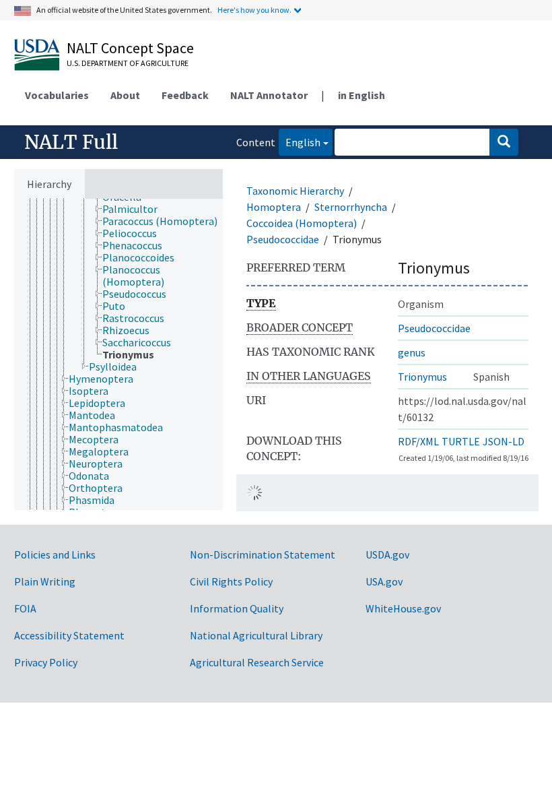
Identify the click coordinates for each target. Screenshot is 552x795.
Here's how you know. (254, 10)
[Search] (503, 142)
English (299, 142)
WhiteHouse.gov (403, 608)
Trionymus (422, 376)
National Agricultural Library (256, 635)
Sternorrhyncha (350, 207)
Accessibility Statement (69, 635)
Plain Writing (44, 581)
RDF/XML (418, 441)
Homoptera (273, 207)
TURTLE (461, 441)
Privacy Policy (45, 662)
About (125, 95)
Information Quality (236, 608)
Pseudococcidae (282, 239)
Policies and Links (55, 554)
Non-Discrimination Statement (262, 554)
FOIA (25, 608)
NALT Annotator (269, 95)
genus (411, 352)
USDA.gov (387, 554)
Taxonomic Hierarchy (295, 190)
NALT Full (71, 142)
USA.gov (384, 581)
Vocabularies (57, 95)
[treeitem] (136, 209)
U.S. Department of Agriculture (127, 63)
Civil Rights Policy (231, 581)
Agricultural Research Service (257, 662)
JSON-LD (503, 441)
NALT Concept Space (130, 47)
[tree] (118, 354)
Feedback (185, 95)
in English (361, 95)
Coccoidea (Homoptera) (301, 223)
